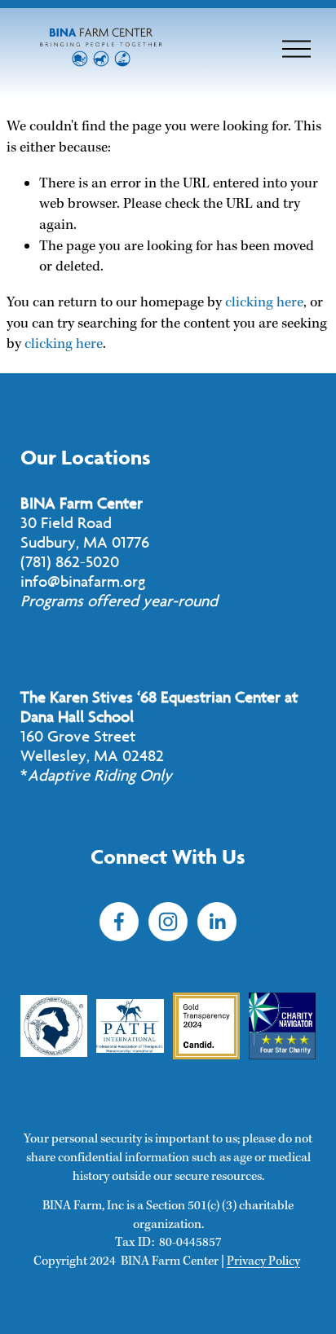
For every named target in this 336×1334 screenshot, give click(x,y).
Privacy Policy (263, 1261)
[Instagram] (168, 921)
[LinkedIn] (217, 921)
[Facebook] (119, 921)
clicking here (264, 303)
